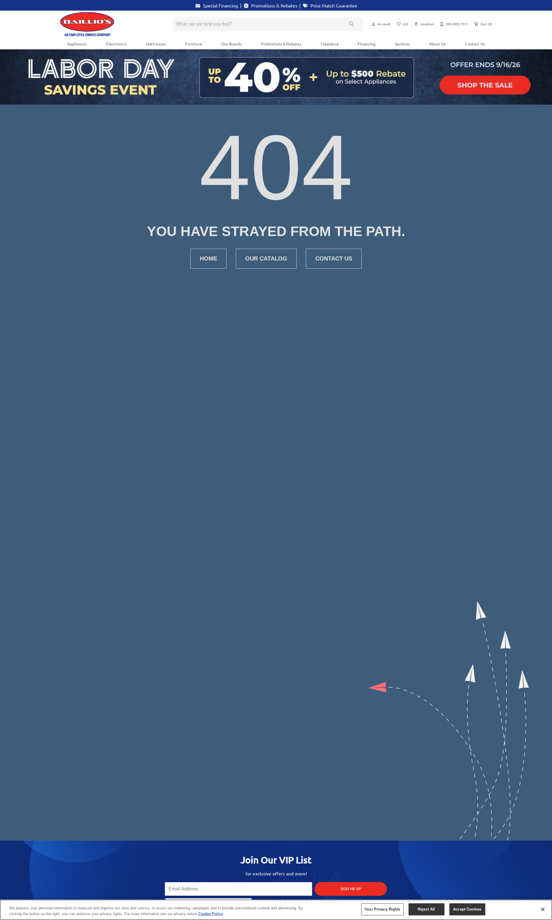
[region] (276, 910)
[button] (373, 24)
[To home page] (109, 24)
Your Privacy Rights (382, 909)
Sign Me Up (350, 888)
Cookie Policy (210, 914)
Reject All (426, 909)
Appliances (77, 43)
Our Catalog (266, 258)
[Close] (542, 909)
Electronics (116, 43)
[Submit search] (351, 24)
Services (402, 43)
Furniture (193, 43)
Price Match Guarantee (333, 5)
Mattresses (156, 43)
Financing (366, 43)
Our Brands (231, 43)
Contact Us (475, 43)
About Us (437, 43)
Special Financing (220, 5)
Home (208, 258)
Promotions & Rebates (273, 5)
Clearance (330, 43)
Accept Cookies (467, 909)
